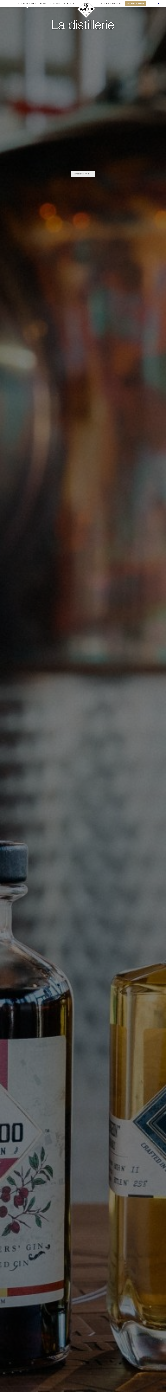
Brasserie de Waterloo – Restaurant (57, 3)
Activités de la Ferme (27, 3)
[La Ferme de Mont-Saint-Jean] (86, 3)
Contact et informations (110, 3)
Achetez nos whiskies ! (83, 174)
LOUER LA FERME (135, 3)
